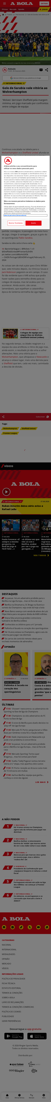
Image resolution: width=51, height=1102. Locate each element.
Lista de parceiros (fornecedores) (15, 215)
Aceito (33, 223)
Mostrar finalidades (16, 223)
